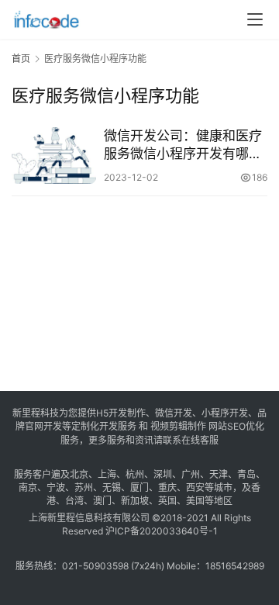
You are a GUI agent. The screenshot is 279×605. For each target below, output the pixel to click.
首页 (21, 58)
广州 (190, 474)
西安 (195, 487)
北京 (79, 474)
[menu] (255, 19)
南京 (28, 487)
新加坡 (135, 500)
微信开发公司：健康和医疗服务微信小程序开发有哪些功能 (183, 145)
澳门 (102, 500)
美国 (195, 500)
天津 (218, 474)
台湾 (74, 500)
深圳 (162, 474)
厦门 (139, 487)
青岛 (246, 474)
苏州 (83, 487)
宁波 (55, 487)
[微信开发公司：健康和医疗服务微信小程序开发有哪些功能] (54, 155)
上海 (107, 474)
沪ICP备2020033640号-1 (161, 531)
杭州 (135, 474)
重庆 (167, 487)
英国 (167, 500)
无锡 (111, 487)
